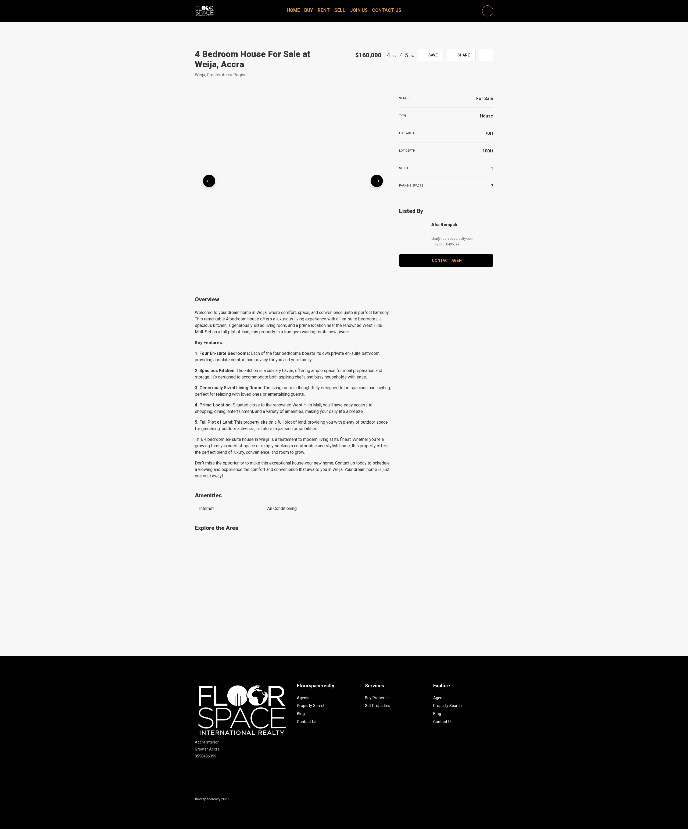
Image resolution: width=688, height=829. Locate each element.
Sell (339, 10)
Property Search (311, 705)
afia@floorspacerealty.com (452, 239)
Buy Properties (377, 698)
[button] (486, 55)
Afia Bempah (444, 224)
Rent (324, 10)
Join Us (359, 10)
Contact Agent (448, 260)
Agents (303, 698)
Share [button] (463, 55)
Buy (308, 10)
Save (432, 55)
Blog (301, 714)
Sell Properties (377, 705)
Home (293, 10)
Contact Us (386, 10)
